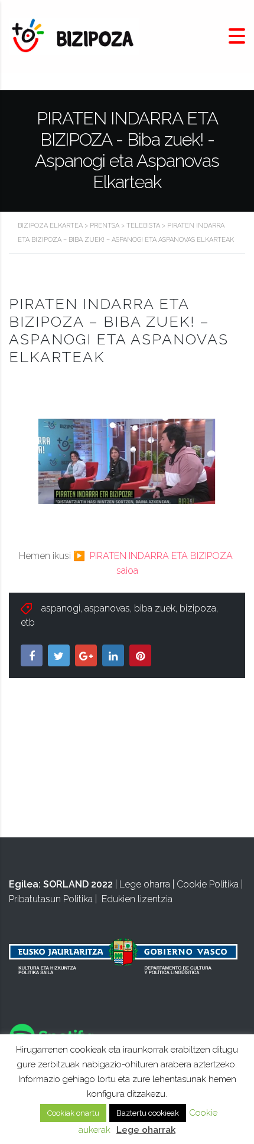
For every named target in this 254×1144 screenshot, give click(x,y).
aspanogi (60, 608)
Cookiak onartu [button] (73, 1113)
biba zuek (154, 608)
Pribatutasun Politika (51, 899)
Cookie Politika (208, 884)
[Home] (74, 35)
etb (28, 622)
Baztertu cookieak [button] (147, 1113)
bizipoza (198, 608)
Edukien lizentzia (137, 899)
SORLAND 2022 (78, 884)
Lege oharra (144, 884)
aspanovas (107, 608)
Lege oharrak (145, 1130)
